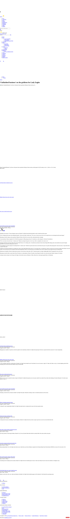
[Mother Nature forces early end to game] (5, 358)
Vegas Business (5, 509)
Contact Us (4, 500)
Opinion (3, 21)
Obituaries (4, 23)
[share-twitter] (2, 230)
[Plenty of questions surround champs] (5, 401)
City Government (7, 38)
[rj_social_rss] (3, 61)
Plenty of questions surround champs (6, 402)
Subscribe (4, 55)
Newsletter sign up (5, 495)
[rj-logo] (11, 14)
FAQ (3, 488)
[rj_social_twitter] (1, 61)
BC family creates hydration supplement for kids (8, 429)
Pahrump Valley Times (6, 510)
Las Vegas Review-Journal (6, 506)
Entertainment (4, 22)
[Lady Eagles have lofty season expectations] (5, 387)
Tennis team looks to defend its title (6, 415)
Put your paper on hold (6, 493)
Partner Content (5, 57)
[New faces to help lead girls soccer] (5, 373)
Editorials (6, 47)
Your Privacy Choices (43, 515)
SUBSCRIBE (67, 517)
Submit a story (4, 502)
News (3, 18)
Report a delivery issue (6, 494)
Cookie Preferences (35, 515)
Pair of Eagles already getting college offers (7, 456)
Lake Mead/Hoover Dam (8, 40)
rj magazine (4, 513)
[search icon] (0, 29)
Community (4, 19)
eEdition (3, 26)
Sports (3, 20)
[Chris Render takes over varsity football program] (5, 469)
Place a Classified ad (5, 487)
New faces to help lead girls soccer (6, 374)
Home (3, 36)
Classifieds (4, 24)
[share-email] (4, 230)
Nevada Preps (6, 45)
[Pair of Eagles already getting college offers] (5, 455)
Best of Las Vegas (5, 508)
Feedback (4, 503)
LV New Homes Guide (6, 511)
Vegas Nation (4, 512)
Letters (5, 48)
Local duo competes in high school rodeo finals (8, 443)
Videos (3, 25)
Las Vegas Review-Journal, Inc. (12, 515)
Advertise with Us (5, 486)
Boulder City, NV (3, 33)
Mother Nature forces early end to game (7, 359)
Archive (3, 54)
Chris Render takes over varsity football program (8, 470)
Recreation (6, 43)
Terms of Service (28, 515)
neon (3, 507)
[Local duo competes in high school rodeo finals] (5, 442)
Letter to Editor (4, 501)
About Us (4, 499)
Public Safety (6, 39)
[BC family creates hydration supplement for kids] (5, 428)
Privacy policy (21, 515)
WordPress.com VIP (7, 517)
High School (6, 44)
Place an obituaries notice (8, 51)
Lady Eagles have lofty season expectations (7, 388)
